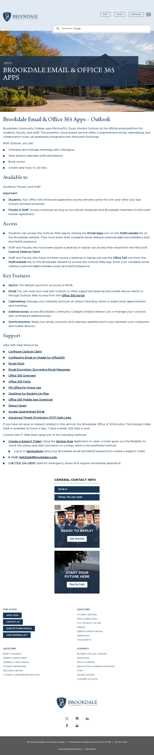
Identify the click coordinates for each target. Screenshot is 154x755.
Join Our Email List (16, 635)
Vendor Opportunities (90, 631)
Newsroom (83, 636)
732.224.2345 (120, 742)
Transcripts (84, 640)
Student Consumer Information (21, 675)
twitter (67, 718)
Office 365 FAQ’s (19, 381)
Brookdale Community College (20, 20)
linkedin (87, 718)
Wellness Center (13, 671)
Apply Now (12, 615)
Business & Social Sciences (92, 654)
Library (81, 627)
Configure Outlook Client (25, 351)
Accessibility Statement (70, 749)
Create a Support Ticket (106, 469)
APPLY (105, 14)
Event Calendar (12, 654)
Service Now (64, 441)
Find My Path (77, 584)
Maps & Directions (87, 619)
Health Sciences (86, 662)
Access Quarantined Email (26, 411)
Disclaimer (90, 749)
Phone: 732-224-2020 (70, 497)
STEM (80, 671)
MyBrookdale (136, 14)
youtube (77, 725)
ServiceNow (35, 451)
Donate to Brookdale (19, 628)
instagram (77, 718)
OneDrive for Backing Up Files (28, 393)
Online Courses (86, 675)
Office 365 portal (73, 295)
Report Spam (17, 405)
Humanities (83, 658)
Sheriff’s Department (15, 658)
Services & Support (138, 469)
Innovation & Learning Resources (96, 666)
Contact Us (13, 622)
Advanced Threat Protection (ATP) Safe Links (39, 417)
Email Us (63, 489)
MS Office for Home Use (24, 387)
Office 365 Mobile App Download (30, 399)
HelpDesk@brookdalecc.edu (38, 457)
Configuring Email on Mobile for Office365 (36, 357)
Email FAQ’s (16, 363)
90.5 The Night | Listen (89, 623)
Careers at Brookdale (16, 662)
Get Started (77, 538)
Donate (120, 14)
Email (85, 469)
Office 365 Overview (22, 375)
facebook (67, 725)
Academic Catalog (87, 679)
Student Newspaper (14, 666)
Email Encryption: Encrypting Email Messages (39, 369)
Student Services (87, 615)
